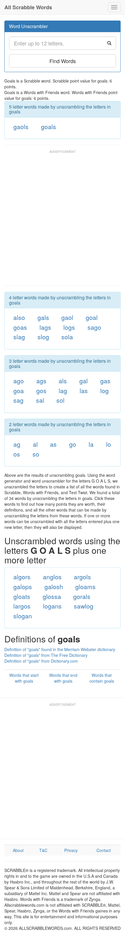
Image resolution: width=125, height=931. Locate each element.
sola (67, 336)
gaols (20, 126)
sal (40, 400)
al (35, 444)
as (53, 444)
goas (20, 327)
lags (45, 327)
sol (60, 400)
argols (82, 576)
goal (92, 317)
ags (41, 380)
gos (41, 390)
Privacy (71, 850)
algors (22, 576)
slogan (22, 615)
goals (48, 126)
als (63, 380)
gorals (81, 596)
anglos (52, 576)
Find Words (62, 61)
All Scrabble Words (28, 7)
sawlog (83, 606)
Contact (104, 850)
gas (105, 380)
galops (22, 586)
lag (63, 390)
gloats (21, 596)
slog (43, 336)
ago (18, 380)
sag (18, 400)
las (84, 390)
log (104, 390)
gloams (85, 586)
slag (19, 336)
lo (108, 444)
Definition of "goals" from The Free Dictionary (46, 655)
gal (83, 380)
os (16, 454)
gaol (67, 317)
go (72, 444)
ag (16, 444)
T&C (43, 850)
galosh (53, 586)
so (36, 454)
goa (18, 390)
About (18, 850)
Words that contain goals (102, 678)
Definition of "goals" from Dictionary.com (41, 661)
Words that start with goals (24, 678)
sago (94, 327)
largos (22, 606)
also (19, 317)
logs (69, 327)
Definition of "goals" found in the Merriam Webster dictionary (59, 649)
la (91, 444)
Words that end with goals (63, 678)
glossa (52, 596)
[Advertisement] (62, 220)
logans (52, 606)
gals (43, 317)
